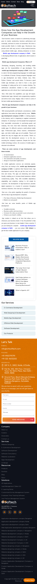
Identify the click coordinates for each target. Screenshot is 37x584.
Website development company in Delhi (14, 537)
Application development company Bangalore (16, 518)
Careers (4, 433)
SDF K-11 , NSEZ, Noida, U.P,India (17, 365)
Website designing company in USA (13, 555)
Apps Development (7, 460)
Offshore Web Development (13, 323)
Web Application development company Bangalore (18, 528)
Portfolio (4, 471)
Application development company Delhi (15, 524)
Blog (22, 1)
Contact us (5, 439)
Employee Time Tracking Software (13, 495)
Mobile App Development (12, 318)
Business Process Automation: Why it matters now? (22, 247)
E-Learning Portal (7, 489)
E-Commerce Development (13, 308)
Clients (8, 1)
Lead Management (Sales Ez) (11, 486)
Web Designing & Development (14, 313)
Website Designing (7, 444)
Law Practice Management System (13, 498)
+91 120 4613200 (9, 358)
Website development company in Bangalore (16, 531)
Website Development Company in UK (14, 540)
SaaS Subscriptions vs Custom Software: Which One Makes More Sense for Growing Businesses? (23, 281)
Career (3, 1)
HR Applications (6, 483)
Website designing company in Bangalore (15, 546)
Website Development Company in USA (14, 543)
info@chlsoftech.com (11, 349)
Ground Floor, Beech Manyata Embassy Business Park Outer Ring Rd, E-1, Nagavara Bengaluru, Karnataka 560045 (19, 380)
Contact (13, 1)
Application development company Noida (15, 521)
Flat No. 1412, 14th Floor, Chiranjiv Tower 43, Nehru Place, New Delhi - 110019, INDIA (18, 371)
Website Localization (8, 457)
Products (4, 468)
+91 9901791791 (8, 356)
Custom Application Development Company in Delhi (17, 572)
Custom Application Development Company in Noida (17, 567)
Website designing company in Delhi (13, 552)
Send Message (18, 419)
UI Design (4, 463)
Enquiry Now (29, 580)
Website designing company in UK (12, 558)
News (18, 1)
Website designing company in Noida (13, 549)
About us (4, 430)
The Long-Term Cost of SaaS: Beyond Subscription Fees (23, 270)
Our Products (8, 333)
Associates (5, 436)
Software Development (11, 328)
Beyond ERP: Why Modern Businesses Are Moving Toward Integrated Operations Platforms (23, 259)
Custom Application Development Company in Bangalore (17, 562)
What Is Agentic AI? (22, 290)
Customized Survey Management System (15, 492)
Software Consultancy (8, 454)
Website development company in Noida (15, 534)
